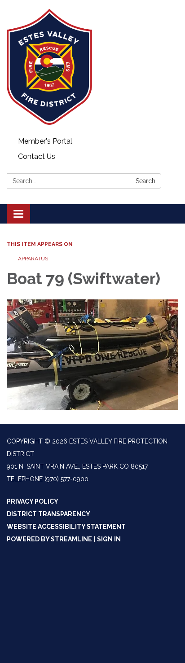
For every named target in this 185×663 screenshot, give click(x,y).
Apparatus (33, 258)
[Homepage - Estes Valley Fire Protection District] (92, 67)
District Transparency (48, 514)
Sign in (109, 539)
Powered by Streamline (49, 539)
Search (145, 180)
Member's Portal (45, 141)
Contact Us (36, 156)
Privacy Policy (32, 501)
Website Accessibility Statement (66, 526)
